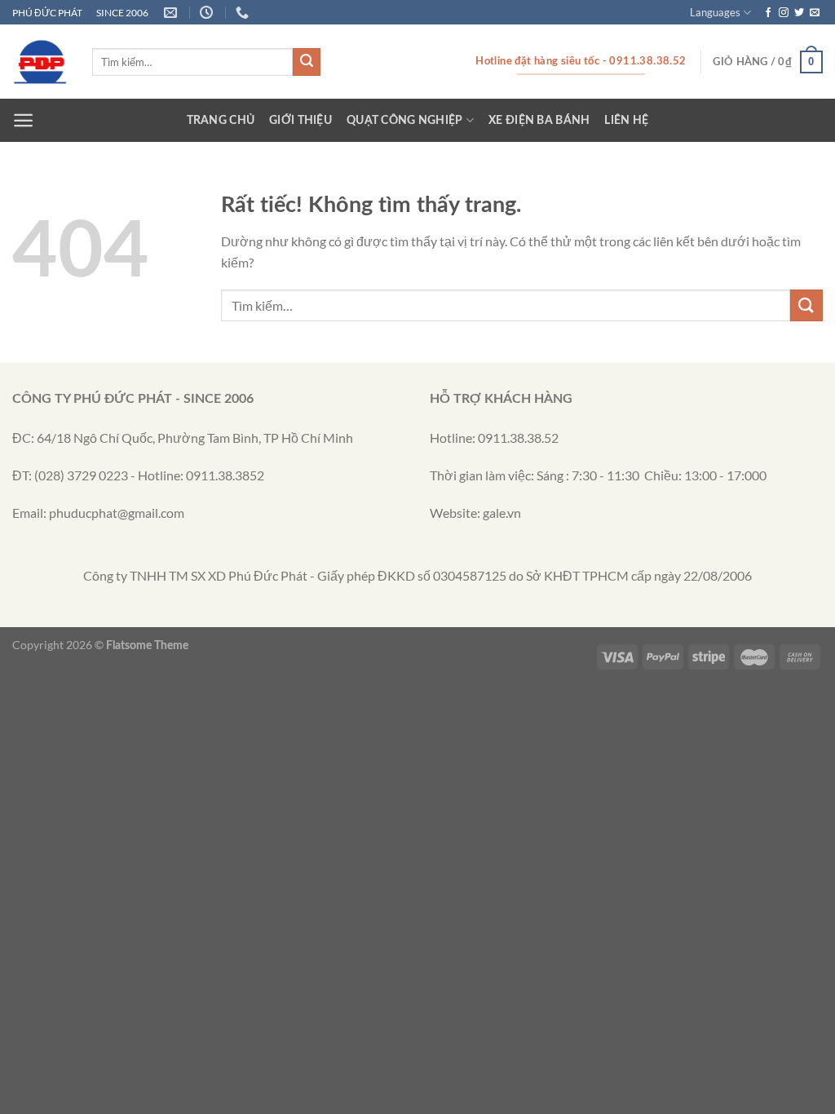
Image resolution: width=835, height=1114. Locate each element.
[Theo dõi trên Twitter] (799, 13)
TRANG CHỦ (221, 120)
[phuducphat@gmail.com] (172, 12)
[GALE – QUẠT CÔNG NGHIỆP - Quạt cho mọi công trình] (40, 62)
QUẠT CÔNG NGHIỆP (405, 120)
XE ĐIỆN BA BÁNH (539, 120)
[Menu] (23, 120)
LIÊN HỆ (626, 120)
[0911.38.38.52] (244, 12)
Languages (715, 12)
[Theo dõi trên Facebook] (768, 13)
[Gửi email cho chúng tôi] (815, 13)
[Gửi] (306, 62)
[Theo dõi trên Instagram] (784, 13)
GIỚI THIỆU (300, 120)
